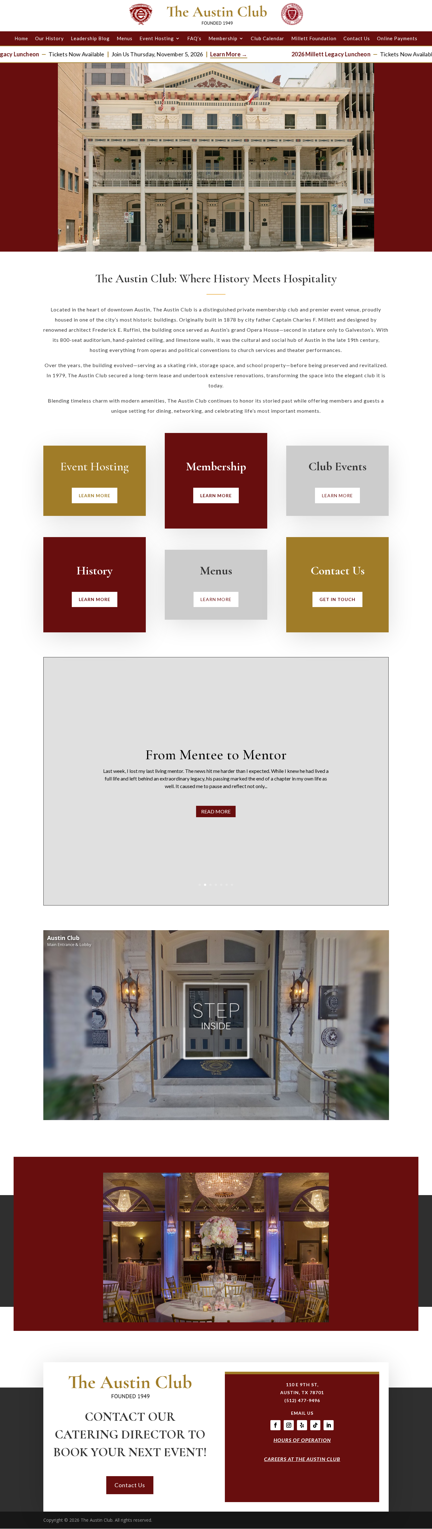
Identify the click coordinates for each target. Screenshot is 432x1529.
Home (21, 38)
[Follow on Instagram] (289, 1425)
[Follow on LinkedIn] (329, 1425)
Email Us (302, 1413)
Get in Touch (337, 599)
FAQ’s (194, 38)
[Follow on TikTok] (315, 1425)
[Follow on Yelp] (302, 1425)
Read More (288, 819)
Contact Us (356, 38)
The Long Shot (288, 747)
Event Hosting (156, 38)
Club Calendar (267, 38)
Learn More (94, 495)
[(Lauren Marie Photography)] (216, 1321)
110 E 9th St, (302, 1384)
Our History (49, 38)
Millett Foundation (313, 38)
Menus (125, 38)
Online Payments (397, 38)
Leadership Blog (90, 38)
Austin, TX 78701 (302, 1392)
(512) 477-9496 (302, 1400)
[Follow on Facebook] (275, 1425)
